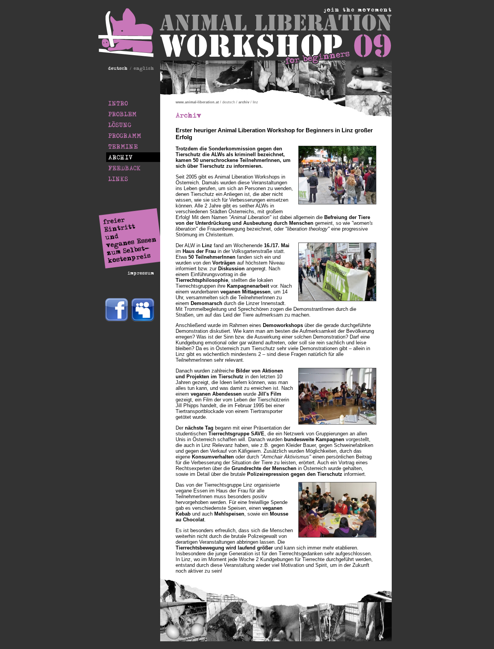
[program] (129, 135)
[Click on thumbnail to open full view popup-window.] (337, 203)
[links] (129, 179)
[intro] (129, 103)
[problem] (129, 114)
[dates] (129, 146)
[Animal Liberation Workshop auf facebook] (116, 321)
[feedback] (129, 168)
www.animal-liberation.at (197, 102)
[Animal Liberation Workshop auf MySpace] (142, 321)
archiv (244, 102)
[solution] (129, 125)
